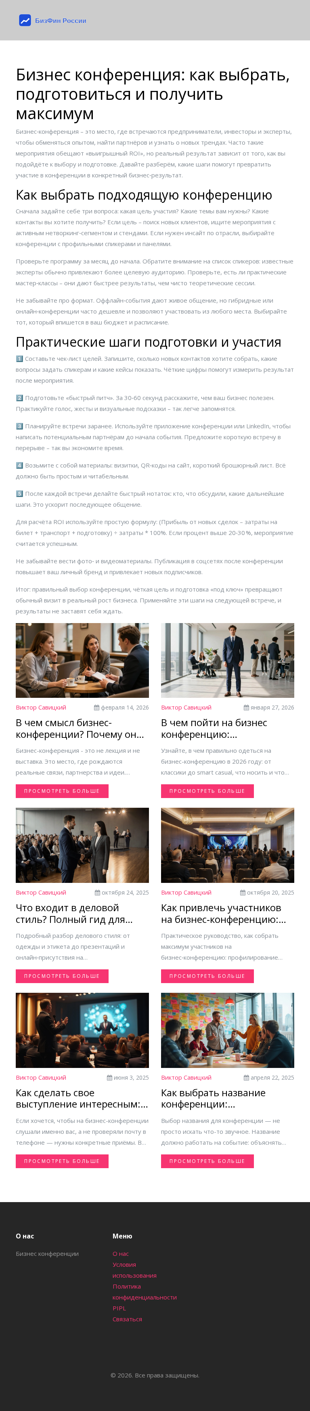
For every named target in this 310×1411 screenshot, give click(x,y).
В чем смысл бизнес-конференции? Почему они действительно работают (79, 728)
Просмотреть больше (62, 791)
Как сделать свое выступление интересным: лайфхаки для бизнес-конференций (78, 1098)
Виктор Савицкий (41, 707)
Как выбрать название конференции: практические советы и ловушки (215, 1098)
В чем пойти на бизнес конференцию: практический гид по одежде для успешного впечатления (215, 728)
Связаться (127, 1319)
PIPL (119, 1308)
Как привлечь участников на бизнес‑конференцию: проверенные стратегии (221, 913)
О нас (121, 1253)
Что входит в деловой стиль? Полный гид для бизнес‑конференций (70, 913)
